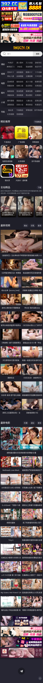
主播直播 (29, 76)
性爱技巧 (38, 104)
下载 (39, 187)
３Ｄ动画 (38, 72)
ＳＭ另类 (38, 76)
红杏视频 (10, 114)
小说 (3, 102)
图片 (3, 93)
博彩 (3, 64)
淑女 (32, 423)
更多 (39, 225)
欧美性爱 (38, 81)
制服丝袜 (10, 85)
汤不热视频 (38, 110)
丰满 (25, 423)
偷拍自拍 (19, 81)
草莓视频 (29, 110)
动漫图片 (38, 91)
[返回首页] (40, 678)
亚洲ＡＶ (10, 72)
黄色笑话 (29, 104)
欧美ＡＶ (29, 72)
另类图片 (38, 95)
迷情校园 (10, 104)
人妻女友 (29, 100)
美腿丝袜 (10, 95)
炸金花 (19, 67)
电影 (3, 83)
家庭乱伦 (19, 100)
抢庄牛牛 (38, 67)
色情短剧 (19, 114)
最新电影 (5, 422)
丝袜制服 (19, 76)
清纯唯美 (19, 95)
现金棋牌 (29, 67)
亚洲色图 (19, 91)
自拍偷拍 (19, 72)
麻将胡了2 (10, 67)
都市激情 (10, 100)
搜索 (37, 54)
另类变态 (38, 85)
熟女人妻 (10, 76)
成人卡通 (29, 81)
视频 (3, 74)
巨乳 (32, 225)
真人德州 (19, 62)
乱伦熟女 (29, 85)
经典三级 (19, 85)
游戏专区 (38, 62)
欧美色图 (29, 91)
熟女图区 (29, 95)
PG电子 (10, 62)
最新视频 (5, 225)
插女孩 (10, 110)
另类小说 (19, 104)
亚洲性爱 (10, 81)
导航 (3, 111)
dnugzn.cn (21, 47)
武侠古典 (38, 100)
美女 (25, 225)
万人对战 (29, 62)
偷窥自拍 (10, 91)
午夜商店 (19, 110)
